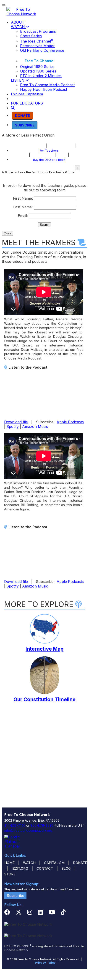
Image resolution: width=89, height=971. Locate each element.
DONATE (80, 863)
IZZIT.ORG (20, 868)
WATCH (18, 26)
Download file (16, 422)
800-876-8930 (41, 825)
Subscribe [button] (15, 895)
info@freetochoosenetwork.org (28, 830)
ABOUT (17, 22)
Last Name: (23, 207)
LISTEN (18, 80)
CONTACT (45, 868)
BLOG (66, 868)
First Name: (23, 198)
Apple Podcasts (70, 422)
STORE (10, 874)
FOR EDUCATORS (27, 103)
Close (7, 233)
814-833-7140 (14, 825)
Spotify (12, 426)
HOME (9, 863)
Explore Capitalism (27, 94)
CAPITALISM (54, 863)
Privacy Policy (45, 962)
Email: (23, 215)
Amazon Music (35, 426)
